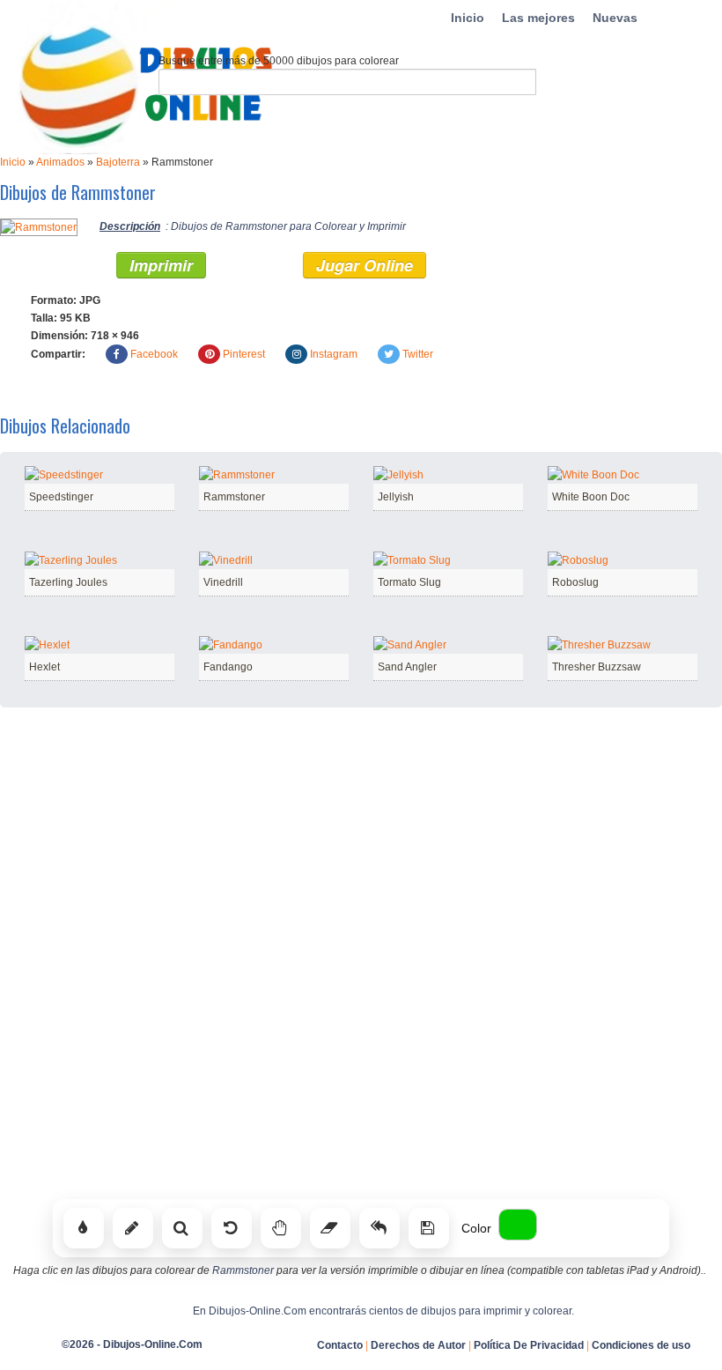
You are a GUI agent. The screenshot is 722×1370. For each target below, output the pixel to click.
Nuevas (615, 18)
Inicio (467, 18)
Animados (60, 162)
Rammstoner (234, 497)
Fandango (228, 667)
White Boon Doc (591, 497)
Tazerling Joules (68, 582)
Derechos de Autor (418, 1345)
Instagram (333, 354)
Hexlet (44, 667)
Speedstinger (61, 497)
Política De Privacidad (529, 1345)
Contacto (340, 1345)
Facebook (154, 354)
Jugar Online (364, 265)
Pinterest (244, 354)
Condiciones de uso (641, 1345)
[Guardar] (429, 1228)
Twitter (417, 354)
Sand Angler (407, 667)
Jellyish (396, 497)
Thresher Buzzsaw (596, 667)
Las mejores (538, 18)
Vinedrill (223, 582)
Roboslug (575, 582)
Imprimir (161, 265)
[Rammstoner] (38, 226)
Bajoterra (118, 162)
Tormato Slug (409, 582)
